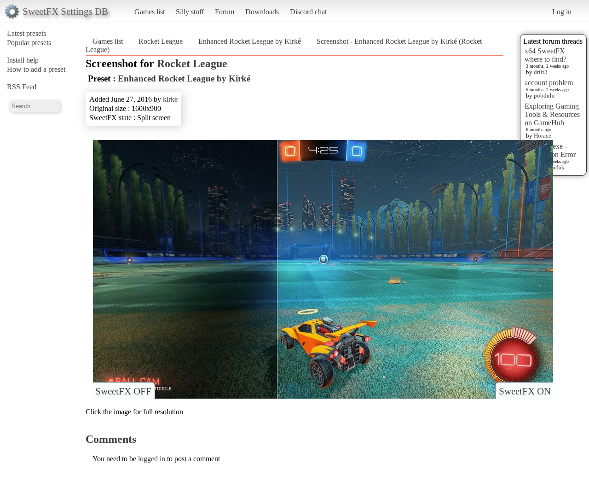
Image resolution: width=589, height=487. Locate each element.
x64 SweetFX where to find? (545, 55)
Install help (23, 60)
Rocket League (161, 41)
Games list (149, 12)
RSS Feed (21, 87)
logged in (151, 459)
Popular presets (29, 42)
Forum (224, 12)
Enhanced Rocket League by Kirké (249, 41)
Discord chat (308, 12)
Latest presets (26, 33)
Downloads (262, 12)
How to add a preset (36, 69)
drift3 (541, 72)
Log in (562, 12)
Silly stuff (190, 12)
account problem (549, 83)
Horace (542, 135)
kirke (170, 99)
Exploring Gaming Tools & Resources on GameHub (552, 114)
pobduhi (544, 95)
